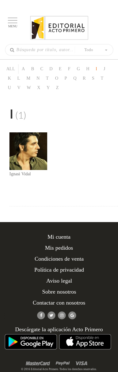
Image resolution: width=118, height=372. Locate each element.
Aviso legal (59, 281)
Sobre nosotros (59, 292)
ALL (10, 68)
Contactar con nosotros (59, 303)
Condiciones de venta (59, 259)
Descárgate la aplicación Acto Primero (59, 329)
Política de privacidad (59, 270)
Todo (88, 49)
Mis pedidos (59, 248)
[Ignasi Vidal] (28, 150)
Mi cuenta (59, 237)
